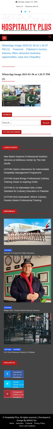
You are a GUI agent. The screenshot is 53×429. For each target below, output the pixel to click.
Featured (16, 349)
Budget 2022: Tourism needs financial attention (21, 310)
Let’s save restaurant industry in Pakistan (19, 352)
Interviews (20, 423)
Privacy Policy (39, 423)
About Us (19, 6)
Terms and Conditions (27, 426)
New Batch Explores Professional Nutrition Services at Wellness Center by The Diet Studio (25, 160)
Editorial (8, 250)
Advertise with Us (31, 6)
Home (12, 423)
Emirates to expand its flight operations (19, 253)
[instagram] (29, 12)
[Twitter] (25, 12)
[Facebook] (22, 12)
